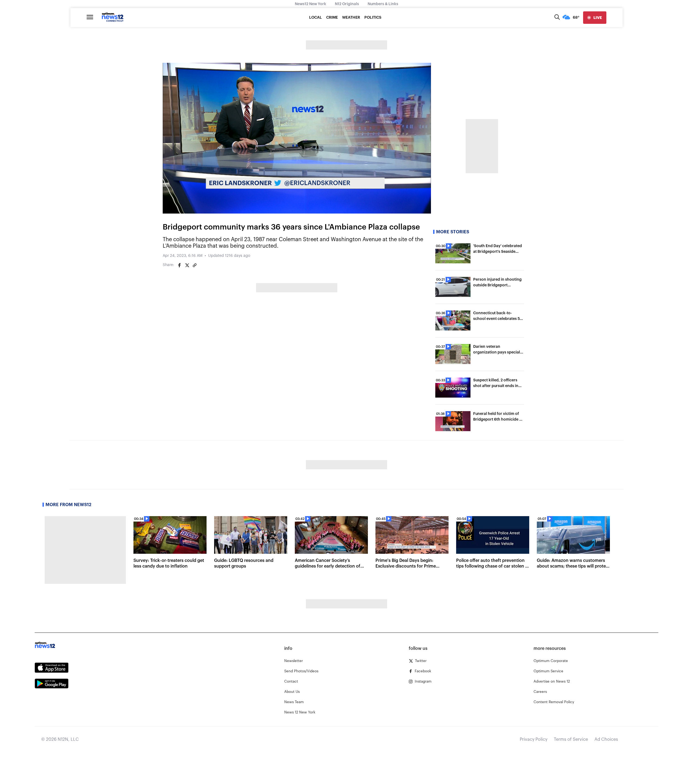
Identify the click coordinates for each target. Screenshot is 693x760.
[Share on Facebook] (179, 265)
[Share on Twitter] (187, 265)
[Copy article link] (194, 265)
